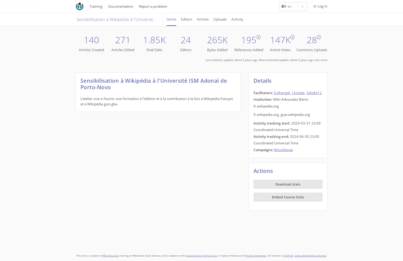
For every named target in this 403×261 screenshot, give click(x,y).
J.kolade (298, 92)
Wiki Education (111, 255)
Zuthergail (282, 92)
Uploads (220, 19)
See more (321, 60)
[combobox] (281, 6)
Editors (186, 19)
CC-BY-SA (288, 255)
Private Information (256, 255)
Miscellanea (283, 149)
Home (171, 19)
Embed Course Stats (288, 197)
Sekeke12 (314, 92)
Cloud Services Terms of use (201, 255)
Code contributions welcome (310, 255)
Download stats (287, 184)
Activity (237, 19)
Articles (203, 19)
